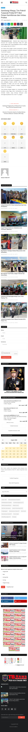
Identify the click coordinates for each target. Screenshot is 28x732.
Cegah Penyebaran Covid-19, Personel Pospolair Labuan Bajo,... (17, 550)
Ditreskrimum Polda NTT (7, 514)
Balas (21, 405)
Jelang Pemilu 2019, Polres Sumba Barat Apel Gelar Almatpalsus (14, 205)
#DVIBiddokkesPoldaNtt (6, 502)
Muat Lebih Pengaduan (14, 483)
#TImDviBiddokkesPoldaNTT (14, 499)
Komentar (4, 327)
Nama (2, 330)
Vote (3, 587)
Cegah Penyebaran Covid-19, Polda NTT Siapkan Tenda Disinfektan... (18, 557)
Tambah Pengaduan (14, 478)
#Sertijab (14, 516)
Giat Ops (3, 7)
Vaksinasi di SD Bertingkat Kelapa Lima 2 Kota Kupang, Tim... (12, 297)
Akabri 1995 (4, 499)
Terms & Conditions (14, 726)
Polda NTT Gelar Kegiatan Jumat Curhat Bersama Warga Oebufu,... (17, 700)
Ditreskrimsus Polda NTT (14, 511)
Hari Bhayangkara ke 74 (18, 502)
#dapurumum (16, 505)
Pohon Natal (16, 514)
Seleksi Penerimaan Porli (17, 508)
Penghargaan (4, 511)
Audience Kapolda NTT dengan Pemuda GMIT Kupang (18, 544)
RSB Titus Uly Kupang (6, 508)
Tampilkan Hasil (9, 587)
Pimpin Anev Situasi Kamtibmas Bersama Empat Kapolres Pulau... (17, 694)
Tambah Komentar (14, 425)
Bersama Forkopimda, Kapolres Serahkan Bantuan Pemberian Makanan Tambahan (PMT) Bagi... (14, 112)
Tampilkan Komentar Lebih (14, 430)
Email (2, 336)
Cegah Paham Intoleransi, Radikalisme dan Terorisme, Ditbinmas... (11, 228)
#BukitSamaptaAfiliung (6, 505)
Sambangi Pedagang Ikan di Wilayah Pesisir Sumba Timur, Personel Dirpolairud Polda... (14, 106)
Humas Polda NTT (7, 20)
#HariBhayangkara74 (6, 516)
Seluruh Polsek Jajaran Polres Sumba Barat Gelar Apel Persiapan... (17, 688)
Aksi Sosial (23, 511)
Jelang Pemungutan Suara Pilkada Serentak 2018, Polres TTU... (13, 320)
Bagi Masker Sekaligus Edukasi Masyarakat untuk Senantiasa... (13, 251)
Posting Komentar (6, 357)
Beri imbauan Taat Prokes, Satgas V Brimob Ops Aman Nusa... (13, 274)
